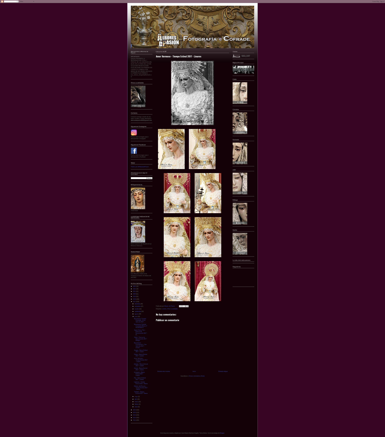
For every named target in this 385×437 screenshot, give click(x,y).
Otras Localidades (172, 309)
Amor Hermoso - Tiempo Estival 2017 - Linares (140, 360)
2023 (134, 286)
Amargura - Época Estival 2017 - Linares (139, 374)
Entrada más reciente (163, 371)
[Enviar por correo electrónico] (180, 306)
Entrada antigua (223, 371)
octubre (137, 309)
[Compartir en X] (184, 306)
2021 (134, 291)
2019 (134, 296)
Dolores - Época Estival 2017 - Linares (141, 364)
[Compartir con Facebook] (186, 306)
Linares (164, 309)
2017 (134, 301)
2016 (134, 410)
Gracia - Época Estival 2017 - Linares (140, 369)
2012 (134, 420)
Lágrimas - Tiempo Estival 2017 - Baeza (141, 382)
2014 (134, 415)
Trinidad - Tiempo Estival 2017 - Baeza (141, 392)
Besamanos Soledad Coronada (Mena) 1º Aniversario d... (140, 326)
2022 (134, 289)
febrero (137, 404)
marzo (137, 401)
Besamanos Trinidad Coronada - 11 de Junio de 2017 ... (140, 320)
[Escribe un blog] (182, 306)
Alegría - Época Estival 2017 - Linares (140, 351)
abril (136, 399)
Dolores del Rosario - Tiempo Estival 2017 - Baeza (140, 387)
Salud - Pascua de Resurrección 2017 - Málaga (140, 339)
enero (136, 407)
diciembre (138, 304)
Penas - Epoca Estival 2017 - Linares (140, 355)
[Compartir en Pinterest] (188, 306)
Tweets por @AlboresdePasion (140, 166)
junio (136, 316)
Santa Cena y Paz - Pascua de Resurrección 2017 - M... (140, 332)
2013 (134, 417)
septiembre (138, 311)
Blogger (222, 433)
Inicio (194, 371)
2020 (134, 294)
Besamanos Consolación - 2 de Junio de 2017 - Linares (140, 345)
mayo (136, 396)
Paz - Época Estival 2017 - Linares (140, 378)
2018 (134, 299)
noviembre (138, 306)
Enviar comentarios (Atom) (197, 376)
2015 (134, 412)
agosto (137, 314)
